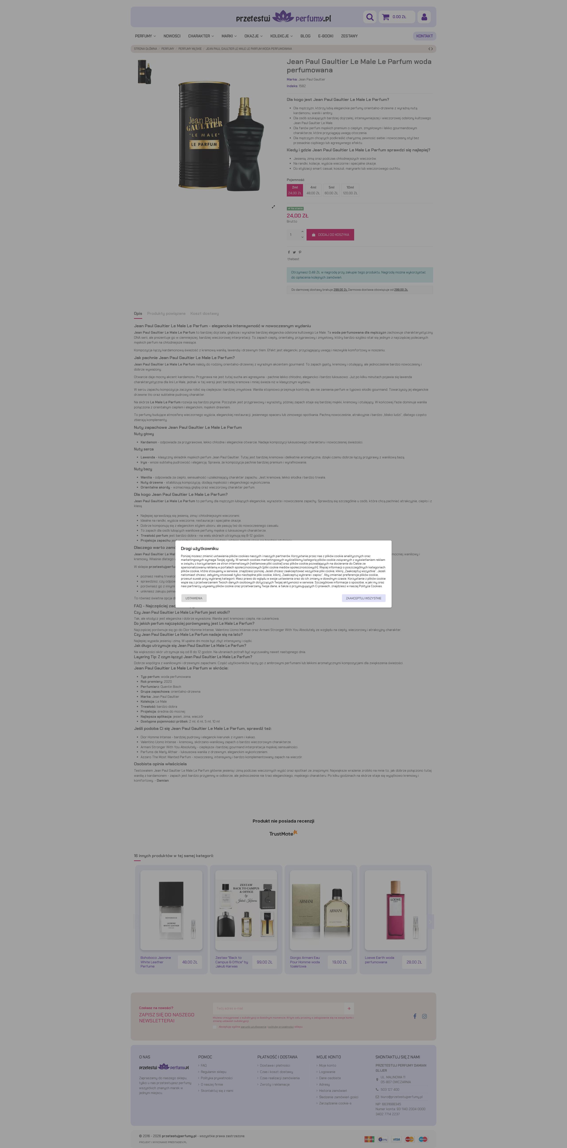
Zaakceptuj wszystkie (363, 598)
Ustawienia (194, 598)
